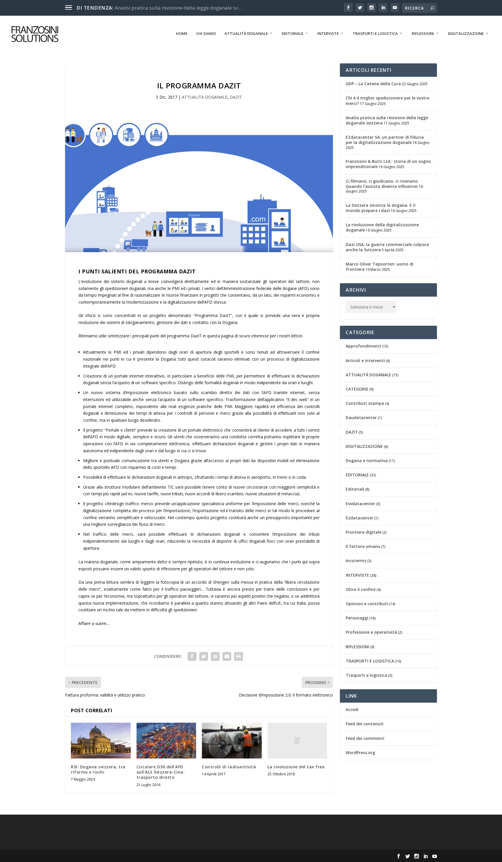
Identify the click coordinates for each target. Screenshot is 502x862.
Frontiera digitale (363, 532)
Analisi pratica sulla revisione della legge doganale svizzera (387, 120)
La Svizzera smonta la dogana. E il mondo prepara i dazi (380, 207)
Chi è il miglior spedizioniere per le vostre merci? (387, 100)
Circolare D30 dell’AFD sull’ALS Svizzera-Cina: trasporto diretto (161, 772)
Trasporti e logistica (366, 675)
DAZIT (236, 97)
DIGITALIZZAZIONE (466, 33)
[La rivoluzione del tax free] (297, 740)
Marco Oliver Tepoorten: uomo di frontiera (379, 266)
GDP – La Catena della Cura (373, 83)
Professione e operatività (371, 632)
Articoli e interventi (365, 360)
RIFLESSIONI (423, 33)
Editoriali (355, 489)
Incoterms (356, 560)
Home (181, 33)
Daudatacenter (361, 417)
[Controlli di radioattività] (232, 740)
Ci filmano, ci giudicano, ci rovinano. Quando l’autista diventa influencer (382, 183)
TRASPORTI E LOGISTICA (375, 33)
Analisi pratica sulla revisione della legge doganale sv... (178, 7)
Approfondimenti (363, 346)
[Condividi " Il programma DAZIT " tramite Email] (227, 656)
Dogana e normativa (367, 460)
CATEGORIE (357, 389)
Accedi (352, 709)
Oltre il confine (361, 589)
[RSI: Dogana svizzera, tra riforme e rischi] (101, 740)
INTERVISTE (328, 33)
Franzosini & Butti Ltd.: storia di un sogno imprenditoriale (388, 163)
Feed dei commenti (365, 738)
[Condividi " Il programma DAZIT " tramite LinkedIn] (215, 656)
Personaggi (357, 618)
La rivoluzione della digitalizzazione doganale (382, 227)
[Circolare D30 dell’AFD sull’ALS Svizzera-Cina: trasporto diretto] (166, 740)
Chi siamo (206, 33)
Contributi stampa (365, 403)
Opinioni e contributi (367, 603)
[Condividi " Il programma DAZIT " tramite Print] (238, 656)
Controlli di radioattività (229, 767)
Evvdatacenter (360, 503)
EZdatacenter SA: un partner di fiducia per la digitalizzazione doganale (385, 139)
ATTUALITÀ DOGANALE (246, 33)
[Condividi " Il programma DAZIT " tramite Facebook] (192, 656)
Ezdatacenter (359, 518)
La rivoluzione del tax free (296, 767)
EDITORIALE (292, 33)
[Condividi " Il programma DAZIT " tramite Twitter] (203, 656)
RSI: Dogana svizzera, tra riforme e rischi (98, 769)
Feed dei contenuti (364, 723)
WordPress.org (360, 752)
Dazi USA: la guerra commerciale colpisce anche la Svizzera (387, 247)
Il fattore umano (363, 546)
